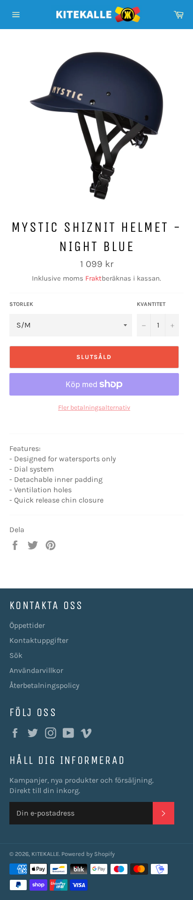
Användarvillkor (36, 670)
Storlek (21, 304)
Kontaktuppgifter (38, 640)
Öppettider (27, 625)
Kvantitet (151, 304)
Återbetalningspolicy (44, 685)
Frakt (93, 278)
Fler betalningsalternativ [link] (94, 408)
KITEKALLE (45, 853)
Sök (15, 655)
